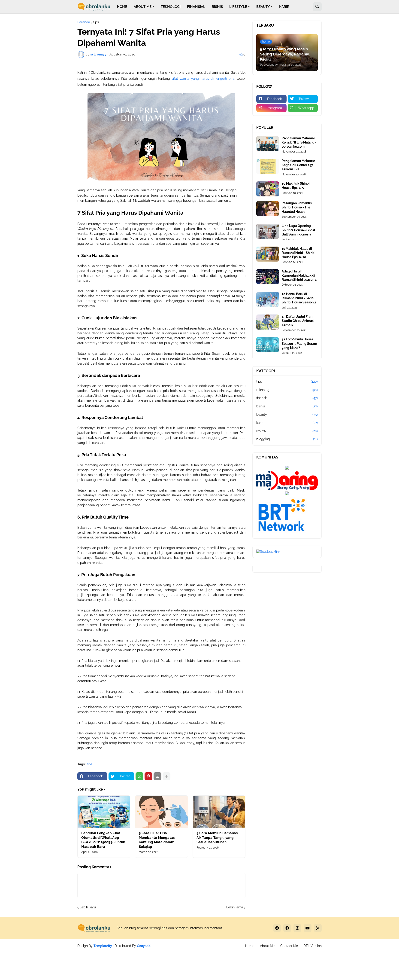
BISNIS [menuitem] (217, 7)
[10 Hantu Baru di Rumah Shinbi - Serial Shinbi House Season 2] (267, 299)
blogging (287, 439)
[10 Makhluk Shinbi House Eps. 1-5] (267, 188)
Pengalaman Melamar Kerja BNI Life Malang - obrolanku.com (299, 142)
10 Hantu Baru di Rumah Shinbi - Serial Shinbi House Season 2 (299, 298)
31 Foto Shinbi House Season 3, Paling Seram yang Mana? (299, 343)
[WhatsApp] (139, 776)
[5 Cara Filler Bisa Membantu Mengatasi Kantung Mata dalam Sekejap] (161, 812)
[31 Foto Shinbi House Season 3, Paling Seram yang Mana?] (267, 344)
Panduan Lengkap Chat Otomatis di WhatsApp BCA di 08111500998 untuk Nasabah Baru (103, 840)
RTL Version (313, 946)
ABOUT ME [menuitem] (142, 7)
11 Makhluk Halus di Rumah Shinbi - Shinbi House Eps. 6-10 (298, 253)
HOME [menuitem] (122, 7)
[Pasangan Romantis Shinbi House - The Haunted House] (267, 208)
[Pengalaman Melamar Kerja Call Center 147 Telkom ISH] (267, 166)
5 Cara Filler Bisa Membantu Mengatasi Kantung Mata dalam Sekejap (157, 840)
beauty (287, 414)
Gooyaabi (144, 946)
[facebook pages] (287, 928)
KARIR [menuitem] (284, 7)
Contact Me (289, 946)
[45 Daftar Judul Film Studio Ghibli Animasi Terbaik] (267, 322)
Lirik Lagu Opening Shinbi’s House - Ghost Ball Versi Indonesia (298, 230)
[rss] (318, 928)
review (287, 431)
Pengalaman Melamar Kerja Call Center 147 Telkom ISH (298, 165)
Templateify (103, 946)
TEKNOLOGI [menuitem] (171, 7)
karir (287, 423)
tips (96, 22)
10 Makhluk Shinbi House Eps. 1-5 (296, 185)
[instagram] (297, 928)
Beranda (83, 22)
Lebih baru (88, 907)
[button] (317, 6)
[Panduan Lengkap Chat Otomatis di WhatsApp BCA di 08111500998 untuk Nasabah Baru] (104, 812)
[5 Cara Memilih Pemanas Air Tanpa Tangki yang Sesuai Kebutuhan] (219, 812)
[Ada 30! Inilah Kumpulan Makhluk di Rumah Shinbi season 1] (267, 276)
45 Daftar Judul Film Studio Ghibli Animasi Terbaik (298, 321)
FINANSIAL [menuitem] (196, 7)
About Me (267, 946)
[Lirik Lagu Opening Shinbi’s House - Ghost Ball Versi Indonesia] (267, 231)
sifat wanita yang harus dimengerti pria (203, 78)
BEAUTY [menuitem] (263, 7)
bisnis (287, 406)
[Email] (157, 776)
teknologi (287, 390)
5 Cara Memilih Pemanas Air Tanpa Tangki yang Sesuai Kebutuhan (217, 837)
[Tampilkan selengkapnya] (166, 776)
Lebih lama (234, 907)
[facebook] (277, 928)
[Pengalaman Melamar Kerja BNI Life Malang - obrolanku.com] (267, 143)
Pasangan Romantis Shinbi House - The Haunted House (297, 207)
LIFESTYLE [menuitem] (238, 7)
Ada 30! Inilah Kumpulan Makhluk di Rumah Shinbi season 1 (299, 275)
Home (249, 946)
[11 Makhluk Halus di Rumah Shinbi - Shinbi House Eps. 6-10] (267, 254)
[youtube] (307, 928)
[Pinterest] (148, 776)
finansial (287, 398)
